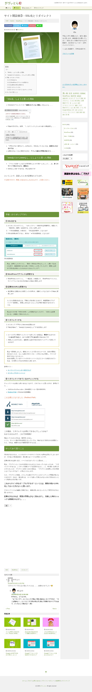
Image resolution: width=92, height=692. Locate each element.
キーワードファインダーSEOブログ (19, 370)
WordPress (20, 29)
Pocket (33, 25)
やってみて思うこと (12, 92)
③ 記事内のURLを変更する (16, 85)
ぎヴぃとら (43, 686)
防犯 (82, 98)
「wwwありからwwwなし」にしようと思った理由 (21, 75)
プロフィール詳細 (68, 53)
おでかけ (80, 110)
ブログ (17, 8)
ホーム (9, 8)
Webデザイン (66, 107)
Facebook (9, 25)
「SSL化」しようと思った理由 (15, 72)
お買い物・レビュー (69, 144)
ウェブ (78, 98)
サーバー (71, 105)
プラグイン (66, 100)
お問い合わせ (36, 680)
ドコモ (72, 100)
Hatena (25, 25)
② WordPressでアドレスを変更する (18, 82)
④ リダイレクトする (14, 87)
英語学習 (73, 96)
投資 (77, 112)
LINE (39, 25)
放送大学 (65, 98)
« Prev (8, 608)
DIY (73, 110)
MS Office (77, 100)
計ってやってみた (69, 128)
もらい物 (73, 107)
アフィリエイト (71, 112)
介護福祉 (82, 93)
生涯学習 (76, 93)
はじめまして (27, 8)
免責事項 (58, 680)
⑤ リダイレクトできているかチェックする (20, 89)
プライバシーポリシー (48, 680)
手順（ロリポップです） (13, 77)
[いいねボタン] (6, 505)
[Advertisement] (31, 197)
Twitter (17, 25)
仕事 (82, 100)
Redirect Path (12, 392)
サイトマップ (39, 8)
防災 (84, 112)
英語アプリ (66, 103)
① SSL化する (13, 80)
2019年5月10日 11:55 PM (16, 583)
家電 (81, 112)
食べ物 (67, 114)
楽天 (79, 103)
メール (81, 107)
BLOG (64, 124)
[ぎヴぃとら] (15, 2)
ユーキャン (65, 105)
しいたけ (74, 103)
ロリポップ (24, 570)
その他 (66, 148)
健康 (76, 105)
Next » (55, 608)
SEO (6, 570)
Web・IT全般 (68, 136)
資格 (64, 114)
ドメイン (65, 112)
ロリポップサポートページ (16, 373)
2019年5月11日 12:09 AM (19, 594)
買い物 (65, 93)
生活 (70, 93)
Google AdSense (67, 110)
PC (85, 107)
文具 (76, 110)
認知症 (79, 96)
